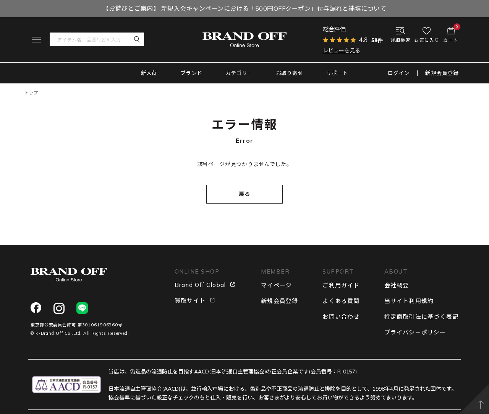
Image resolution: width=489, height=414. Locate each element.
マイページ (276, 285)
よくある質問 (340, 301)
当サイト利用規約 (409, 301)
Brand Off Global (200, 284)
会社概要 (396, 285)
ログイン (399, 73)
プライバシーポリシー (415, 332)
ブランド (191, 73)
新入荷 (149, 73)
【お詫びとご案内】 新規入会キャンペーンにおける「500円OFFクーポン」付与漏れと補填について (244, 8)
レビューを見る (341, 50)
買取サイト (190, 300)
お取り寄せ (289, 73)
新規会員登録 (441, 73)
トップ (31, 93)
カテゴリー (239, 73)
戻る (245, 194)
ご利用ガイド (340, 285)
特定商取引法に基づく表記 (421, 316)
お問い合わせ (340, 316)
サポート (337, 73)
